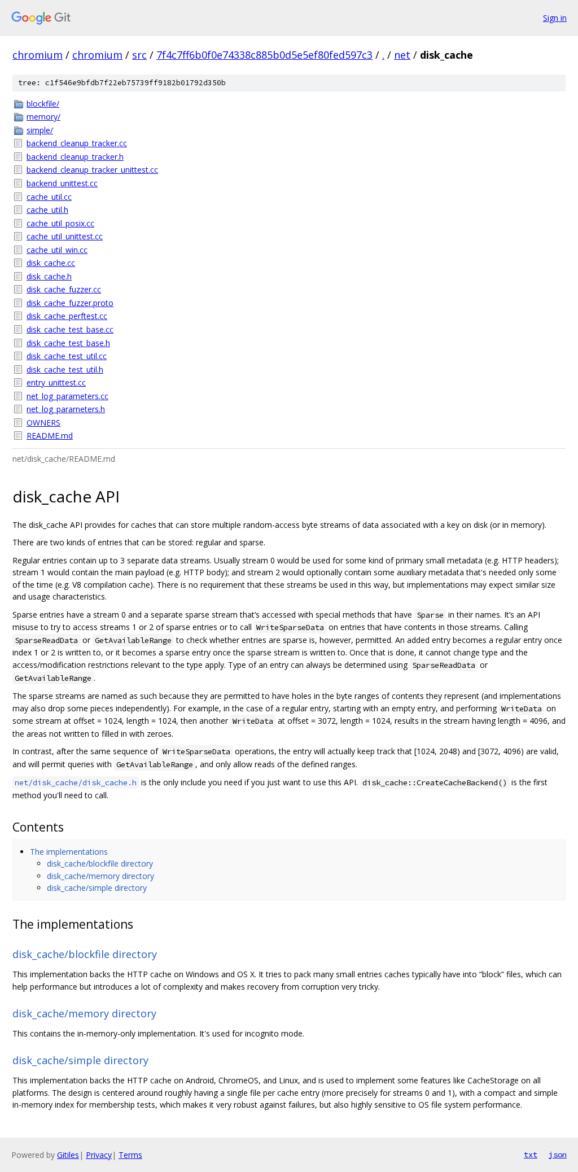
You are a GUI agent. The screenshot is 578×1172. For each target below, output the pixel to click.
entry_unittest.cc (56, 382)
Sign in (555, 17)
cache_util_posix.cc (60, 223)
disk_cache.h (49, 276)
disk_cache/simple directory (97, 887)
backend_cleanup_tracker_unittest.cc (92, 169)
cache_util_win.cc (57, 249)
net (402, 55)
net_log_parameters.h (66, 409)
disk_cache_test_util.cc (67, 356)
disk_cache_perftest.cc (67, 316)
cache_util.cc (49, 196)
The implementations (69, 851)
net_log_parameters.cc (67, 396)
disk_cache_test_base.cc (70, 329)
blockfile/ (43, 103)
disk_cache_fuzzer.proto (70, 303)
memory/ (43, 116)
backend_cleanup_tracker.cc (77, 143)
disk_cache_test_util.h (65, 369)
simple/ (40, 130)
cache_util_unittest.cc (65, 236)
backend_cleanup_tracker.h (75, 156)
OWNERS (43, 422)
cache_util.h (47, 209)
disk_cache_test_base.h (68, 343)
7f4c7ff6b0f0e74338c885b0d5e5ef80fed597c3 (264, 55)
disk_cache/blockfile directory (100, 863)
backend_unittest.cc (62, 183)
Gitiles (68, 1154)
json (558, 1154)
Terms (130, 1154)
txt (530, 1154)
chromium (37, 55)
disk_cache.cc (51, 262)
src (139, 55)
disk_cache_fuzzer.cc (64, 289)
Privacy (99, 1154)
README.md (50, 435)
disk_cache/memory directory (100, 876)
